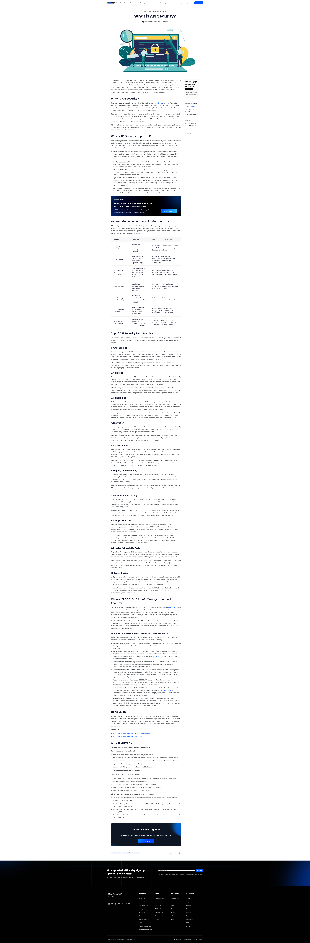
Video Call (142, 898)
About (188, 898)
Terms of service (198, 939)
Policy (188, 916)
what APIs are (158, 103)
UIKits (140, 922)
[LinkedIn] (179, 853)
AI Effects (142, 912)
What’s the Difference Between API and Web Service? (131, 733)
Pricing (172, 919)
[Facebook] (175, 853)
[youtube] (119, 904)
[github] (126, 904)
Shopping (157, 916)
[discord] (129, 904)
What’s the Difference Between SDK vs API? (127, 736)
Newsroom (189, 905)
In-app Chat (142, 909)
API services (155, 656)
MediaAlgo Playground (145, 929)
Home (145, 12)
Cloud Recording (144, 919)
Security (188, 912)
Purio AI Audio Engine (145, 926)
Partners (188, 909)
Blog (150, 12)
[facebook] (115, 904)
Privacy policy (177, 939)
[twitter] (112, 904)
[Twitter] (171, 853)
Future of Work (159, 912)
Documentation (175, 902)
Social (156, 902)
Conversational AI (160, 898)
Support (173, 912)
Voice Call (142, 902)
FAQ (172, 916)
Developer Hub (175, 898)
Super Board (142, 916)
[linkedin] (109, 904)
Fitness (157, 919)
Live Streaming (143, 905)
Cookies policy (187, 939)
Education (158, 905)
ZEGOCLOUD (172, 607)
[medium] (122, 904)
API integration (166, 690)
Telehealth (158, 909)
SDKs (172, 909)
